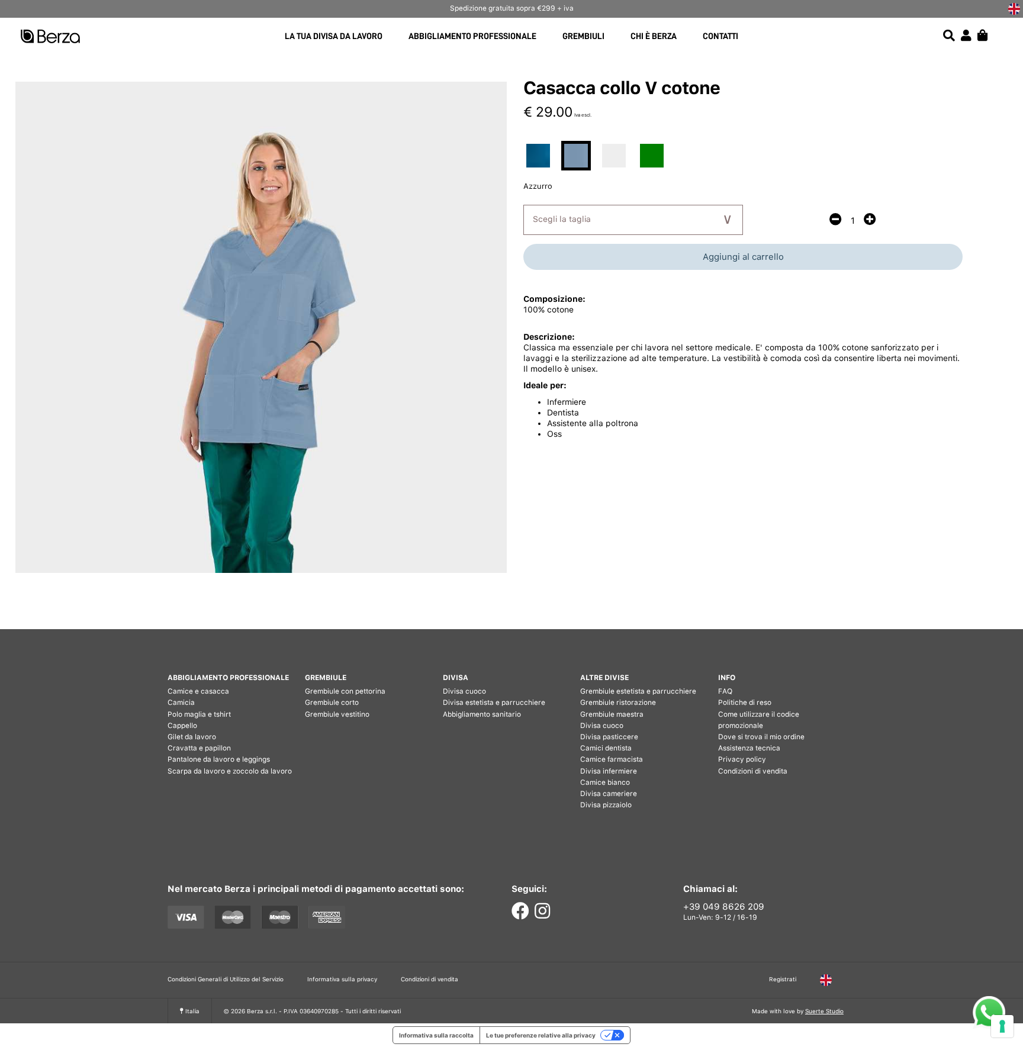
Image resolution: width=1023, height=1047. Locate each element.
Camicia (181, 702)
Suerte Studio (824, 1010)
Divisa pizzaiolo (606, 805)
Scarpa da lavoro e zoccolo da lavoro (230, 771)
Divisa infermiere (608, 771)
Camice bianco (605, 782)
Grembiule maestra (612, 714)
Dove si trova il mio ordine (761, 737)
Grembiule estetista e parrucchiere (638, 691)
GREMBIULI (583, 36)
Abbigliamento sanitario (482, 714)
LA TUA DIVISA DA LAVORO (333, 36)
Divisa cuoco (464, 691)
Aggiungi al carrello (743, 257)
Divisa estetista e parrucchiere (494, 702)
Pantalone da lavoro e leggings (219, 759)
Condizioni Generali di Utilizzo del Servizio (226, 978)
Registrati (782, 978)
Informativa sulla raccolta (436, 1035)
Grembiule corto (332, 702)
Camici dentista (606, 748)
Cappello (182, 725)
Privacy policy (742, 759)
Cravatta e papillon (199, 748)
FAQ (725, 691)
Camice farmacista (611, 759)
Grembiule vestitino (337, 714)
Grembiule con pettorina (345, 691)
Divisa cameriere (608, 794)
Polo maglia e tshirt (199, 714)
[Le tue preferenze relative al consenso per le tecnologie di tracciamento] (1002, 1026)
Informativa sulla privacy (342, 978)
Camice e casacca (198, 691)
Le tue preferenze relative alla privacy (541, 1035)
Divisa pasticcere (609, 737)
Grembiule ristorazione (618, 702)
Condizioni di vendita (752, 771)
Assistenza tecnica (749, 748)
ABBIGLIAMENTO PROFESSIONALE (472, 36)
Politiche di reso (744, 702)
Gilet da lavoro (192, 737)
